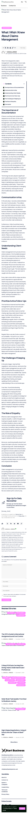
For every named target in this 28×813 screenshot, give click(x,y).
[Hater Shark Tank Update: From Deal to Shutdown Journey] (14, 686)
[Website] (25, 529)
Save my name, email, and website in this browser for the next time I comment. (15, 595)
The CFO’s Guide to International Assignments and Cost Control (13, 635)
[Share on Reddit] (10, 48)
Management (6, 28)
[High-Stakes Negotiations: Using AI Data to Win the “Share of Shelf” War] (14, 717)
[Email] (17, 523)
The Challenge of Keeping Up (13, 98)
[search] (18, 2)
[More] (15, 48)
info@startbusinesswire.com (10, 769)
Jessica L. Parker (12, 51)
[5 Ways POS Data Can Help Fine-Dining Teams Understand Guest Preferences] (14, 653)
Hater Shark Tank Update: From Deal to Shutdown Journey (14, 700)
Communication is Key (11, 90)
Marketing (12, 682)
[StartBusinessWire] (8, 2)
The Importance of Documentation (14, 87)
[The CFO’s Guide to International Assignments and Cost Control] (14, 621)
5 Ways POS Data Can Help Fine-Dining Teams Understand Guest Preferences (13, 667)
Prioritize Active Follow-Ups (12, 96)
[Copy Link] (13, 48)
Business (11, 613)
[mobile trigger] (25, 2)
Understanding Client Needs (12, 93)
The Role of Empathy (10, 101)
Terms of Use (18, 514)
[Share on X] (5, 48)
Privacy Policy (8, 808)
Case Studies (10, 680)
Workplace (21, 615)
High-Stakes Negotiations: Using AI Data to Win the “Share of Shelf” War (14, 732)
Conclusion (8, 104)
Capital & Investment (18, 677)
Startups (21, 682)
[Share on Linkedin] (8, 48)
